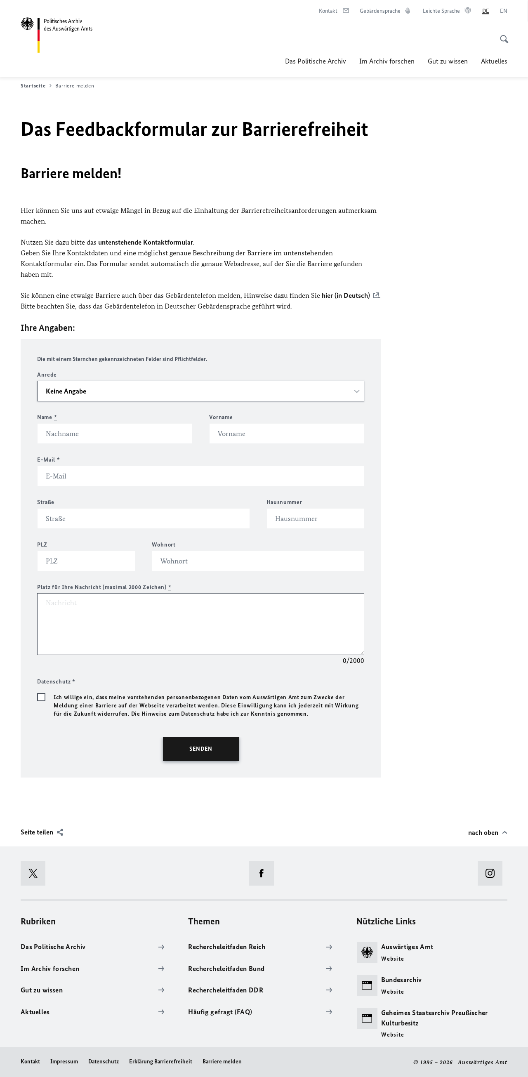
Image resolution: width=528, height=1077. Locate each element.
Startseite (33, 85)
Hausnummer (284, 502)
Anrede (47, 374)
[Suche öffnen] (502, 35)
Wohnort (164, 544)
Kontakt (30, 1061)
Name (47, 417)
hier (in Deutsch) (346, 295)
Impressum (64, 1061)
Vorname (221, 417)
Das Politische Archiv (315, 61)
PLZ (42, 544)
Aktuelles (494, 61)
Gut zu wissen (448, 61)
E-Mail (48, 459)
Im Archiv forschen (387, 61)
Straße (45, 502)
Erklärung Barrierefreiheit (160, 1061)
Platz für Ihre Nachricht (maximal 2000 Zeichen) (104, 587)
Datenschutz (103, 1061)
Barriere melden (222, 1061)
